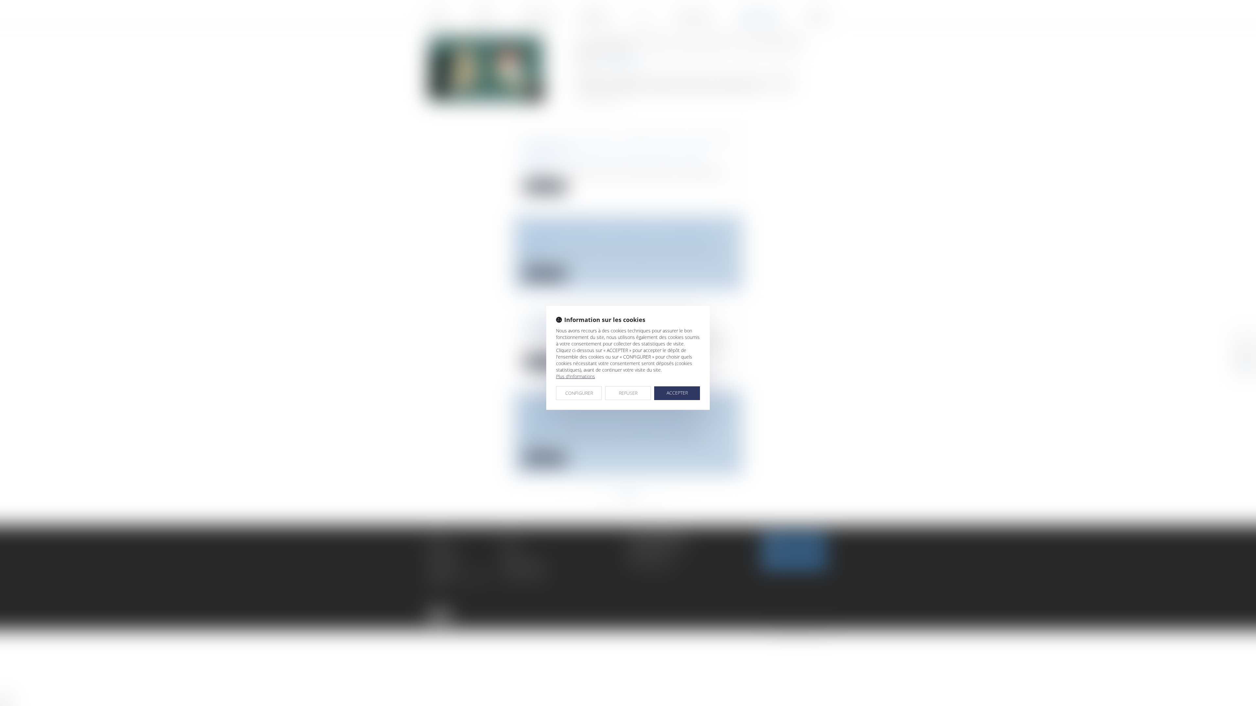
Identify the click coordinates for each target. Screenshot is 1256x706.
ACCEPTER (677, 393)
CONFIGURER (579, 393)
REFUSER (628, 393)
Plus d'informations (575, 376)
